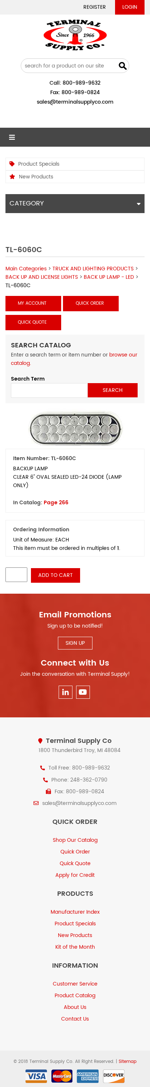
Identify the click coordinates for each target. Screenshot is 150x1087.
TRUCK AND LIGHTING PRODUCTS (93, 269)
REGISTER (94, 7)
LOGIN (129, 7)
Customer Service (75, 984)
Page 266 (56, 502)
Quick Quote (32, 322)
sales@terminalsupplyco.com (75, 102)
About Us (75, 1007)
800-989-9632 (81, 83)
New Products (36, 177)
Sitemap (128, 1061)
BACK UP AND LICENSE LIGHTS (41, 277)
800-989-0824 (81, 92)
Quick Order (90, 303)
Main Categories (26, 269)
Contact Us (75, 1019)
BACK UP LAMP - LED (109, 277)
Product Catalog (75, 995)
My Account (32, 303)
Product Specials (38, 164)
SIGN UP (75, 643)
